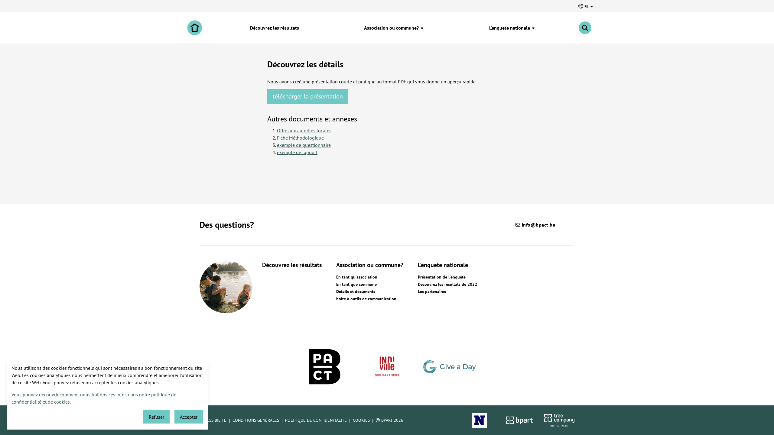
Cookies (361, 420)
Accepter (188, 417)
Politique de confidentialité (316, 420)
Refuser (156, 417)
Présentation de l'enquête (442, 277)
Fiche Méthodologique (300, 138)
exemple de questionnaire (304, 145)
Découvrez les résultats (274, 28)
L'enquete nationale (510, 28)
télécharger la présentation (308, 96)
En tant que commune (356, 284)
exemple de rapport (297, 152)
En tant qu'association (356, 277)
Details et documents (355, 291)
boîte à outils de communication (366, 298)
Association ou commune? (392, 28)
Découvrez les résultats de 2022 (447, 284)
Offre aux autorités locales (304, 130)
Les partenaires (432, 291)
